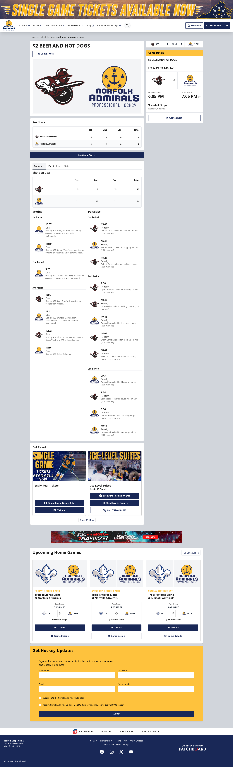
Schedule (23, 25)
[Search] (127, 25)
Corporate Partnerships (108, 25)
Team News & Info (53, 25)
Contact (93, 740)
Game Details (61, 635)
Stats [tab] (66, 166)
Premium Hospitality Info (116, 495)
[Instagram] (111, 752)
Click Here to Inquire (117, 503)
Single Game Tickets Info (61, 503)
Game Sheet (47, 53)
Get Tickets (215, 25)
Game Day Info (74, 25)
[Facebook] (102, 752)
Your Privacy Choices (133, 740)
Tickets (36, 25)
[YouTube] (131, 752)
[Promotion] (116, 9)
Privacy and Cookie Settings (116, 744)
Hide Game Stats (86, 155)
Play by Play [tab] (54, 166)
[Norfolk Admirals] (9, 25)
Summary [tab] (39, 166)
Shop (89, 25)
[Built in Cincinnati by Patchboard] (192, 748)
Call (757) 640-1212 (116, 510)
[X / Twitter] (121, 752)
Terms (118, 740)
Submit (116, 713)
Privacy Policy (106, 740)
